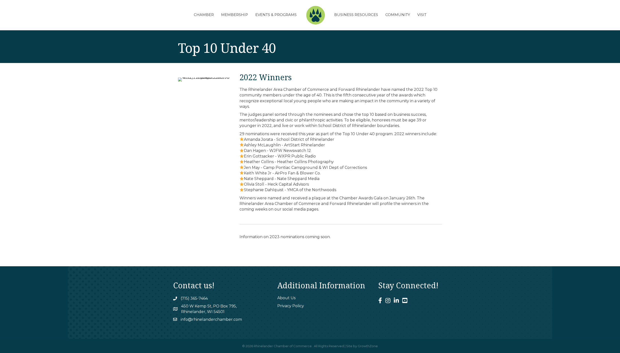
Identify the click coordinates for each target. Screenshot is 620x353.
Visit (421, 14)
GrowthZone (368, 346)
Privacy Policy (290, 306)
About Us (286, 298)
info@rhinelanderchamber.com (211, 319)
